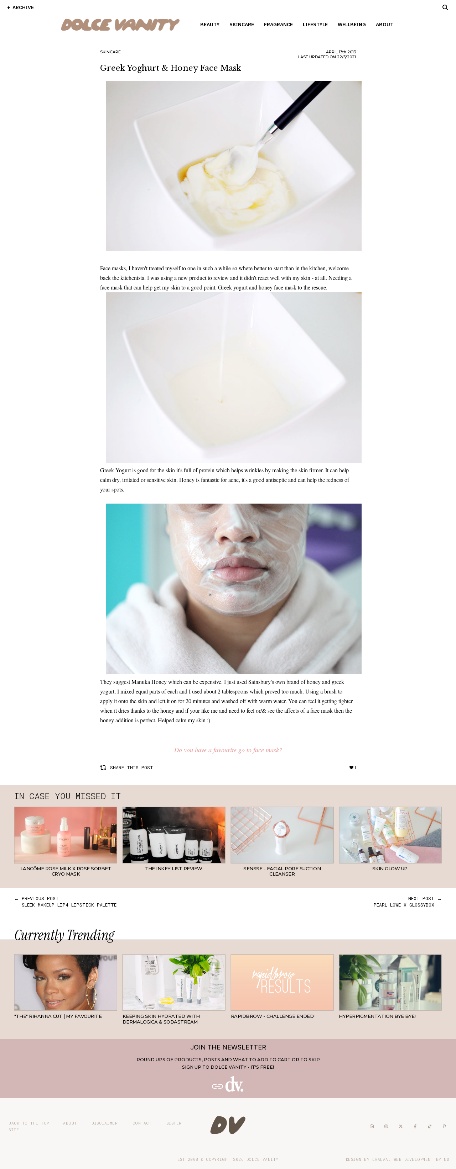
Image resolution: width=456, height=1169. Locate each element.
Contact (142, 1123)
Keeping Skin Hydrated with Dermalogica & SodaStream (161, 1019)
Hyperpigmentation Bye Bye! (377, 1016)
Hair (111, 1005)
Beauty (209, 24)
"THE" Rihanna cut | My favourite (58, 1016)
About (384, 24)
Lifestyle (315, 24)
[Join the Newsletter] (228, 1090)
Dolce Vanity (263, 1159)
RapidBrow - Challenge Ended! (273, 1016)
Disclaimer (105, 1123)
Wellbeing (352, 24)
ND (446, 1159)
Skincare (241, 24)
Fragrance (278, 24)
